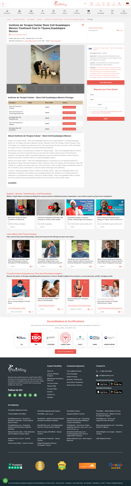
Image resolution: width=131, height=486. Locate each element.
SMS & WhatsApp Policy (115, 111)
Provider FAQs (52, 389)
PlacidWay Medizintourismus (17, 410)
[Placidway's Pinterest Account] (25, 395)
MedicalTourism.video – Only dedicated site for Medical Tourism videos (21, 433)
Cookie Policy (107, 113)
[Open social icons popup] (83, 25)
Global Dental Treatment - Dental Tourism (48, 439)
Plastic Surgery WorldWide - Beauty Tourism (49, 433)
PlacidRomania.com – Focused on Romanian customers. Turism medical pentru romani (20, 420)
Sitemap (50, 397)
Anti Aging (30, 19)
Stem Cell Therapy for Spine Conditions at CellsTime (17, 218)
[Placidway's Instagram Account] (30, 395)
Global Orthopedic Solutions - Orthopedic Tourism (47, 444)
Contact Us (51, 394)
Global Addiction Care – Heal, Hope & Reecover (79, 439)
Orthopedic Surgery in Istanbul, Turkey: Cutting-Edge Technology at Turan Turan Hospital (79, 218)
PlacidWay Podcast (73, 411)
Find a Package (72, 374)
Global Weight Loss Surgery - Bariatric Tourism (109, 433)
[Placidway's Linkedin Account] (35, 395)
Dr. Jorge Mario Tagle (29, 41)
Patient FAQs (51, 386)
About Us (50, 371)
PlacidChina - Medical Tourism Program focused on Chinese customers (50, 419)
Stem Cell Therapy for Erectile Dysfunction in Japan (107, 302)
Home (9, 19)
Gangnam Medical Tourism (76, 414)
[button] (21, 88)
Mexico (39, 19)
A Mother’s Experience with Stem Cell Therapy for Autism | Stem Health (50, 218)
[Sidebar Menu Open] (3, 4)
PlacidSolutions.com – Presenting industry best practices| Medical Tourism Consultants (78, 420)
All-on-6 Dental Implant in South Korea (19, 302)
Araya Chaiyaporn (56, 41)
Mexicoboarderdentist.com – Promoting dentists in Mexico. (109, 426)
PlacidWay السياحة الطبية (45, 414)
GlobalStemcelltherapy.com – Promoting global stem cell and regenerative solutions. (77, 433)
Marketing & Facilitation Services (55, 379)
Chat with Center (69, 107)
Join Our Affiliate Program (53, 375)
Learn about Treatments (75, 382)
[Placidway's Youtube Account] (20, 395)
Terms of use (103, 111)
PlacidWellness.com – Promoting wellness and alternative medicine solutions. (19, 427)
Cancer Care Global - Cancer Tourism (20, 443)
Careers (50, 392)
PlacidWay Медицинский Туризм (48, 411)
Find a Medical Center (74, 371)
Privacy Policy (96, 113)
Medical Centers (19, 19)
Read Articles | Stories (74, 385)
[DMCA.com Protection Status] (62, 465)
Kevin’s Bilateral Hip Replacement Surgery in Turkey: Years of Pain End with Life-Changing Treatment (109, 218)
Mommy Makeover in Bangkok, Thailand (78, 299)
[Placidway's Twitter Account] (15, 395)
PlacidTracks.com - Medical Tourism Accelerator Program (108, 415)
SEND (106, 119)
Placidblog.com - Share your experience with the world (105, 419)
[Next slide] (81, 64)
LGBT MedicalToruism (103, 438)
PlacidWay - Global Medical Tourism (108, 411)
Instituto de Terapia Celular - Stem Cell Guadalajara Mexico (65, 19)
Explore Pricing (72, 377)
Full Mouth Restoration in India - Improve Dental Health (48, 299)
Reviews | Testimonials (74, 379)
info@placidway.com (106, 375)
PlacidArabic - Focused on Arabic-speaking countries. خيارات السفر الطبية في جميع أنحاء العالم (79, 427)
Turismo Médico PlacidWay (17, 414)
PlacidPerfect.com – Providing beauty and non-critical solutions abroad (50, 426)
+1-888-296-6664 (105, 371)
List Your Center (52, 383)
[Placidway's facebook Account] (9, 395)
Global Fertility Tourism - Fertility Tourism (19, 439)
